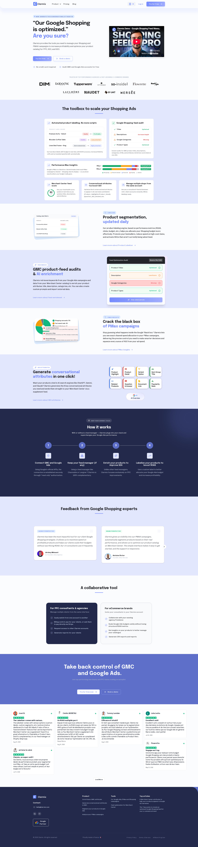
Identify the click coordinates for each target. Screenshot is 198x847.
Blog (74, 4)
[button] (56, 4)
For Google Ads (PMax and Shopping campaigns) (123, 800)
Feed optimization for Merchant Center (122, 806)
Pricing (66, 4)
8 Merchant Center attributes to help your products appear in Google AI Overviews (152, 801)
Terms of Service (145, 837)
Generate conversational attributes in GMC (94, 804)
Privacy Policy (131, 837)
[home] (39, 4)
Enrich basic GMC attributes (92, 799)
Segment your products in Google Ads (93, 810)
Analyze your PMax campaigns (93, 814)
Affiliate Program (159, 837)
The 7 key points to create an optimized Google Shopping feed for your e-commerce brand (152, 809)
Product (55, 4)
